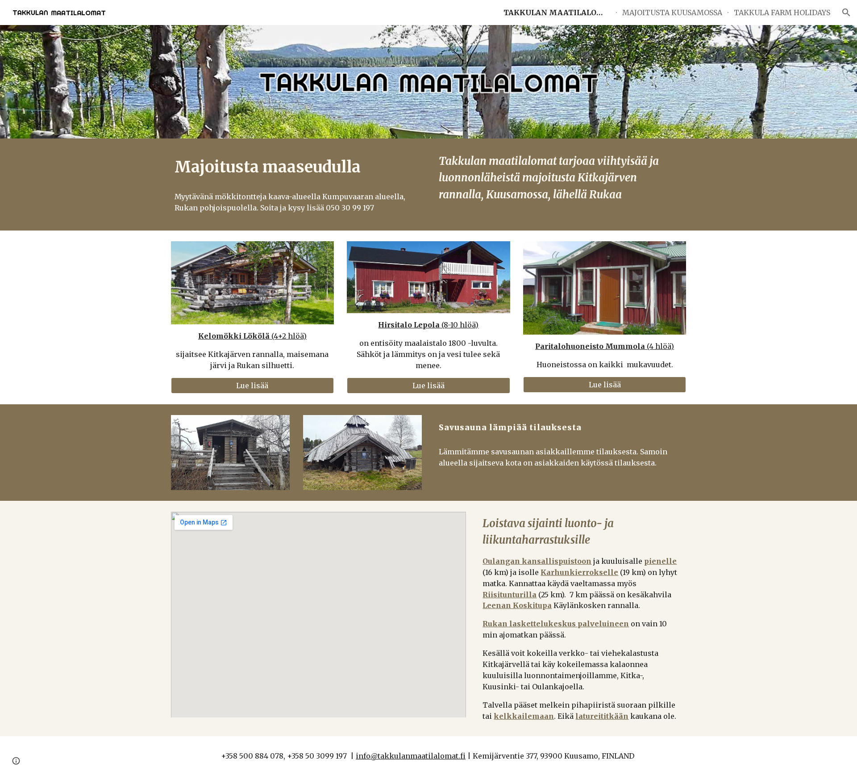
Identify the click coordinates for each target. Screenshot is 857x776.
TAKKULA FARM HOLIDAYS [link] (782, 12)
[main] (296, 167)
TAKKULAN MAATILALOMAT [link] (557, 12)
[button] (846, 12)
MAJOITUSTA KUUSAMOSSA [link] (672, 12)
